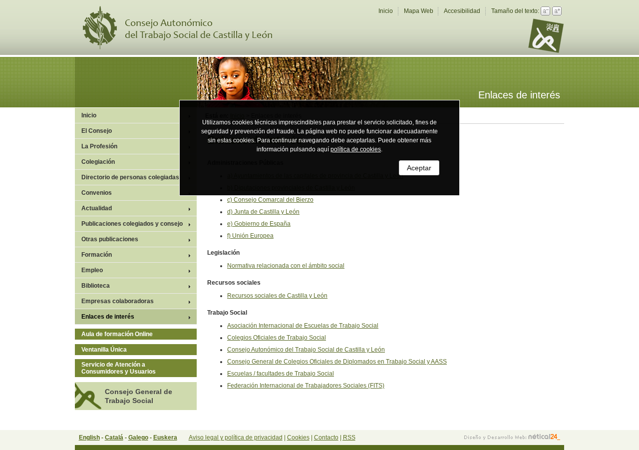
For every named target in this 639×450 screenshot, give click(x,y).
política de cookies (355, 149)
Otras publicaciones (109, 239)
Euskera (165, 437)
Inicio (385, 10)
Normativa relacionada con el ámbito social (285, 265)
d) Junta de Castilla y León (263, 211)
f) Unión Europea (250, 235)
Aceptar (419, 168)
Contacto (326, 437)
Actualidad (96, 208)
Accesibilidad (462, 10)
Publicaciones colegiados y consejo (132, 223)
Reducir (545, 10)
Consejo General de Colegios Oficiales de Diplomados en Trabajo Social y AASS (337, 361)
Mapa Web (418, 10)
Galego (138, 437)
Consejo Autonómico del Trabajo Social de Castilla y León (183, 27)
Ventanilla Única (104, 349)
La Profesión (99, 146)
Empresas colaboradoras (117, 301)
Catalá (114, 437)
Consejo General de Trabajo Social (138, 396)
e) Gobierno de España (259, 223)
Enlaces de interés (107, 316)
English (89, 437)
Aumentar (557, 10)
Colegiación (98, 161)
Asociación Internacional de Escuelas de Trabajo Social (302, 325)
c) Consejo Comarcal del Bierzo (270, 199)
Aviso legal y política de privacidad (236, 437)
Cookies (298, 437)
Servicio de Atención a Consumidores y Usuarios (118, 368)
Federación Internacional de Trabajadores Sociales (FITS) (305, 385)
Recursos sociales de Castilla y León (277, 295)
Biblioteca (95, 285)
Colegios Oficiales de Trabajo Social (276, 337)
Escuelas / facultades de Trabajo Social (280, 373)
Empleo (92, 270)
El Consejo (96, 130)
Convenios (96, 192)
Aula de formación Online (117, 334)
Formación (96, 254)
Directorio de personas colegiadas (130, 177)
